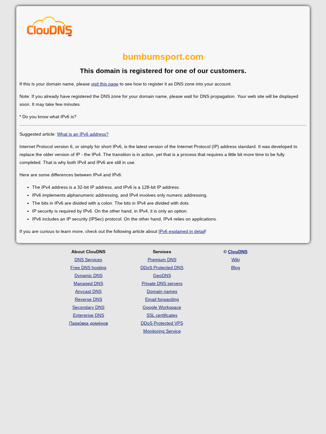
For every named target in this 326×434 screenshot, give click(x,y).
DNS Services (88, 259)
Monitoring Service (162, 331)
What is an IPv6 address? (83, 134)
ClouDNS (237, 251)
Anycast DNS (88, 291)
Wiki (235, 259)
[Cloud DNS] (50, 28)
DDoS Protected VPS (162, 323)
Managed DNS (88, 283)
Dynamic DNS (88, 275)
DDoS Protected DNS (161, 267)
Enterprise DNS (88, 315)
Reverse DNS (88, 299)
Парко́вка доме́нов (88, 323)
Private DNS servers (162, 283)
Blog (235, 267)
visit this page (104, 83)
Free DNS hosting (88, 267)
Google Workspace (162, 307)
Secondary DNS (88, 307)
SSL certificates (161, 315)
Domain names (162, 291)
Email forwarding (162, 299)
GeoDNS (162, 275)
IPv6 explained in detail (182, 231)
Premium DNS (162, 259)
